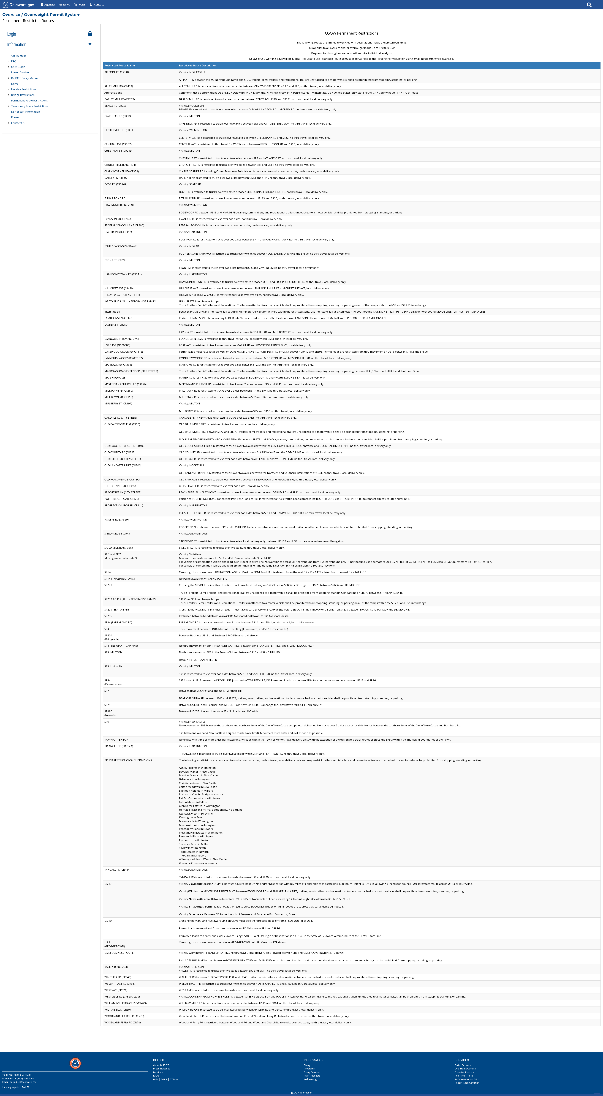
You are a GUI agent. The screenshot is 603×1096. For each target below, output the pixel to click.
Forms (15, 117)
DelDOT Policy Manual (25, 78)
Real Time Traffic (464, 1075)
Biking (307, 1065)
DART (164, 1079)
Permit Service (20, 72)
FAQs (156, 1075)
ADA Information (303, 1092)
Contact (98, 4)
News (66, 4)
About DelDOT (161, 1065)
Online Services (463, 1065)
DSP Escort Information (25, 111)
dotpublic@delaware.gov (23, 1081)
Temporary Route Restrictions (29, 106)
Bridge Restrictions (23, 95)
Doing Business (312, 1072)
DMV (155, 1079)
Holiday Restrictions (23, 89)
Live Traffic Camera (465, 1068)
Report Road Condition (467, 1082)
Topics (81, 4)
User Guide (18, 67)
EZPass (174, 1079)
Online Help (18, 55)
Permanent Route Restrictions (29, 100)
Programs (309, 1068)
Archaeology (310, 1079)
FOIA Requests (312, 1075)
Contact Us (17, 123)
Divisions (158, 1072)
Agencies (50, 4)
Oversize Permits (464, 1072)
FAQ (13, 61)
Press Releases (161, 1068)
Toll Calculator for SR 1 (467, 1079)
